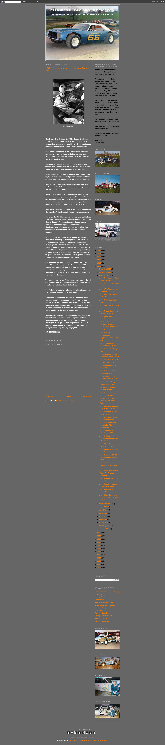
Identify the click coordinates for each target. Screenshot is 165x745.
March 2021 (103, 522)
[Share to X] (55, 332)
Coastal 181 (99, 600)
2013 (99, 555)
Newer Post (49, 396)
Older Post (87, 396)
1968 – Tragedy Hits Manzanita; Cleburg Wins (107, 400)
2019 (99, 536)
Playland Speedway (102, 613)
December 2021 (105, 269)
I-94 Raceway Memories (104, 602)
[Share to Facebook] (57, 332)
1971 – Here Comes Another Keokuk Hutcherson (106, 319)
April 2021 (103, 519)
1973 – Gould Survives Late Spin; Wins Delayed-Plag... (107, 425)
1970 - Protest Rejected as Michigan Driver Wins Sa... (109, 465)
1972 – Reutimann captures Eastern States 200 (109, 337)
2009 (99, 567)
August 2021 (104, 507)
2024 (99, 257)
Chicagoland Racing (102, 597)
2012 (99, 558)
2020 (99, 533)
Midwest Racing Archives (83, 10)
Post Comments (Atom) (65, 401)
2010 (99, 564)
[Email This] (50, 332)
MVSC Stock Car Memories (105, 605)
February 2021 (105, 526)
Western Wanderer (102, 621)
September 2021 (105, 504)
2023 (99, 260)
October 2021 (104, 275)
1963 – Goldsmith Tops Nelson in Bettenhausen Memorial (109, 438)
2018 (99, 539)
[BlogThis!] (52, 332)
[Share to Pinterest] (59, 332)
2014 (99, 552)
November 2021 (105, 272)
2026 (99, 250)
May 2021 (103, 516)
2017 (99, 542)
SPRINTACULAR (101, 618)
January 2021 (104, 529)
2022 (99, 263)
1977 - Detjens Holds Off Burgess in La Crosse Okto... (108, 457)
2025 (99, 253)
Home (69, 396)
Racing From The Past (103, 616)
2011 (99, 561)
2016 (99, 545)
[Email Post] (47, 331)
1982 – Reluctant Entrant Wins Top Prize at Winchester (108, 473)
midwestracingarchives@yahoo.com (89, 740)
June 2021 (103, 513)
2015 (99, 548)
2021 (99, 266)
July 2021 (103, 510)
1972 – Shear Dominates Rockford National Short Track (109, 497)
